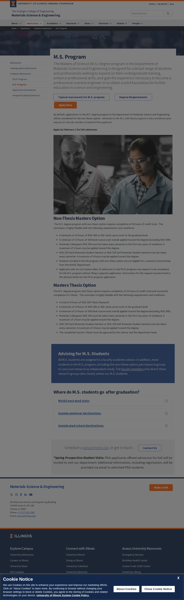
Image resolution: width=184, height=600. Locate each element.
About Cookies (126, 589)
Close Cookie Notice (158, 589)
